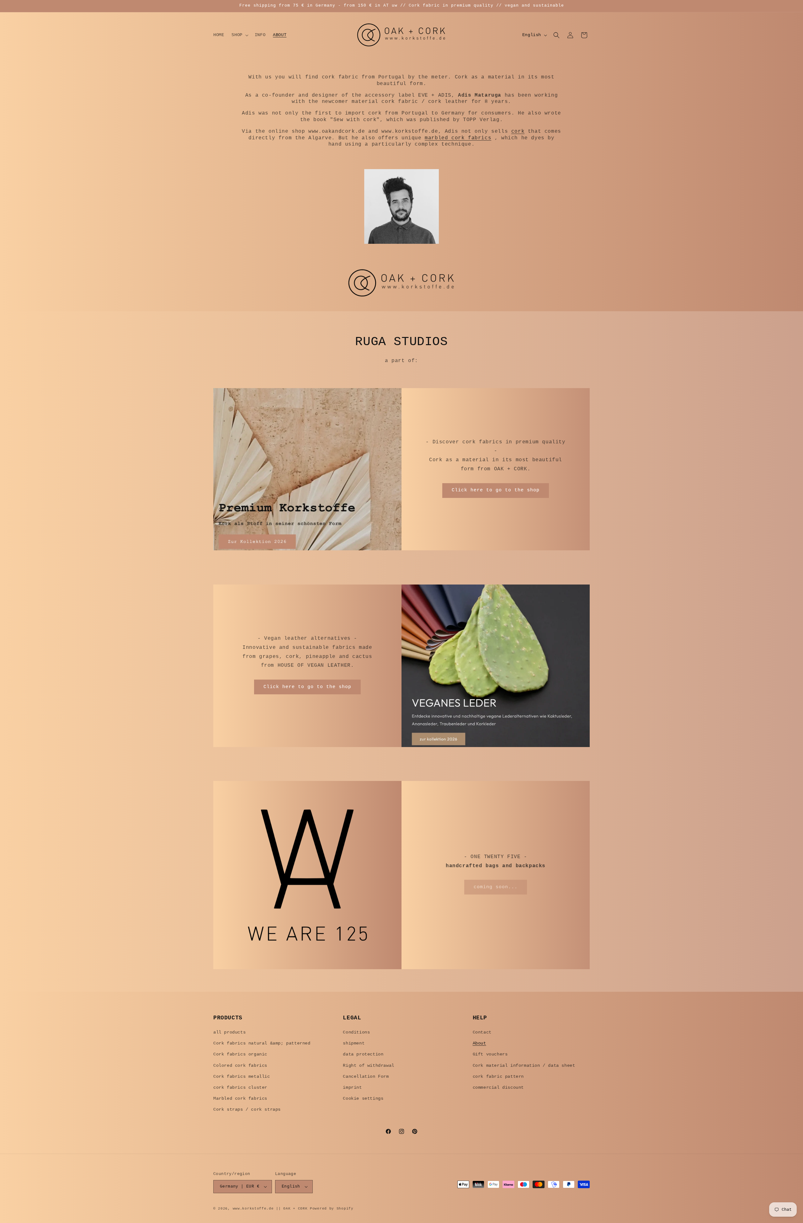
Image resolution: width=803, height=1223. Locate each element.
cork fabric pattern (498, 1076)
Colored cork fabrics (240, 1065)
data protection (363, 1054)
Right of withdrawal (368, 1065)
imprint (352, 1087)
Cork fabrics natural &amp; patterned (262, 1043)
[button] (239, 34)
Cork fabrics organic (240, 1054)
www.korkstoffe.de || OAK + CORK (270, 1208)
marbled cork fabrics (458, 138)
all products (229, 1032)
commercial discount (498, 1087)
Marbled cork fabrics (240, 1098)
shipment (353, 1043)
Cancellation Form (366, 1076)
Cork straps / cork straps (247, 1109)
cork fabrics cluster (240, 1087)
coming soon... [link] (496, 886)
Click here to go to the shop (496, 490)
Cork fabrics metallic (241, 1076)
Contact (482, 1032)
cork (517, 131)
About (479, 1043)
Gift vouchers (490, 1054)
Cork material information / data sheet (524, 1065)
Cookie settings (363, 1098)
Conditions (356, 1032)
